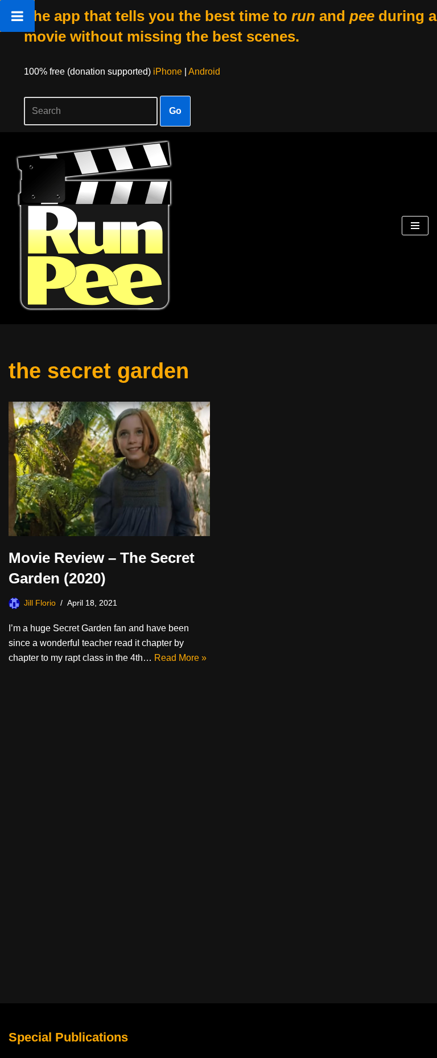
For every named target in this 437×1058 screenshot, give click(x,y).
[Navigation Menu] (415, 225)
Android (204, 71)
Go (175, 111)
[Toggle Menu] (17, 16)
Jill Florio (40, 602)
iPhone (167, 71)
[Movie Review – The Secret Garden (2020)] (109, 469)
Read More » (180, 658)
